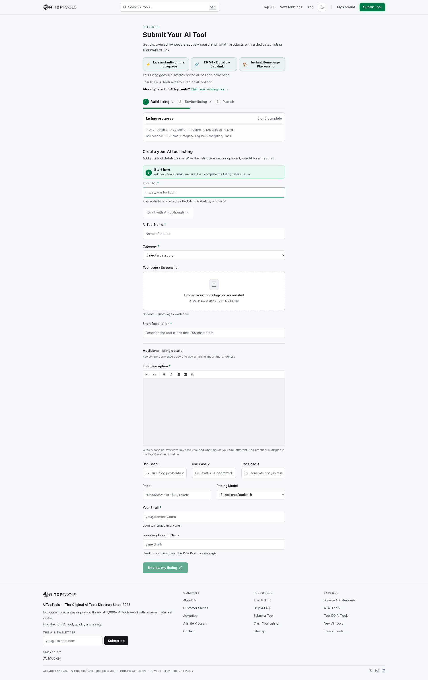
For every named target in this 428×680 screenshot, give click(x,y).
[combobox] (167, 7)
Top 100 (269, 7)
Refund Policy (183, 670)
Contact (188, 631)
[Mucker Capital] (52, 658)
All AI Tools (332, 608)
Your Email (152, 507)
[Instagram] (377, 670)
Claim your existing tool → (209, 89)
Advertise (190, 615)
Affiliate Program (195, 623)
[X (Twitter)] (371, 670)
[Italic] (171, 374)
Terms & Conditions (133, 670)
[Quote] (192, 374)
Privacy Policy (160, 670)
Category (151, 246)
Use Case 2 (201, 464)
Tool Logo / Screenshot (161, 267)
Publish (228, 102)
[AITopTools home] (60, 7)
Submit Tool (372, 7)
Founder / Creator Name (161, 535)
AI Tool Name (154, 224)
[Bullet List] (178, 374)
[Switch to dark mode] (322, 7)
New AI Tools (333, 623)
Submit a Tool (264, 615)
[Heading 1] (147, 374)
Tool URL (151, 183)
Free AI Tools (333, 631)
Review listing (196, 102)
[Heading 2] (154, 374)
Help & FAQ (262, 608)
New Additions (291, 7)
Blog (310, 7)
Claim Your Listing (266, 623)
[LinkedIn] (383, 670)
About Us (189, 600)
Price (146, 486)
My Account (346, 7)
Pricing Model (227, 486)
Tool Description (157, 366)
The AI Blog (262, 600)
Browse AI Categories (339, 600)
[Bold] (164, 374)
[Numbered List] (185, 374)
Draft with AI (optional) (165, 212)
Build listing (160, 102)
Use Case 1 (151, 464)
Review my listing (162, 568)
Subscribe (116, 641)
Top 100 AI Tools (336, 615)
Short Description (157, 324)
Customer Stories (195, 608)
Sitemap (259, 631)
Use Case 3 (250, 464)
